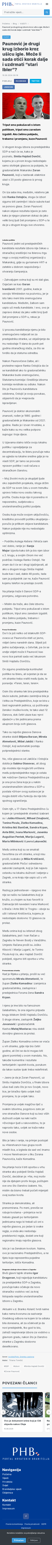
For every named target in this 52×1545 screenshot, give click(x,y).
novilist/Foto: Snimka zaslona (21, 1357)
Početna (6, 23)
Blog (15, 23)
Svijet (5, 1485)
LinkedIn (8, 87)
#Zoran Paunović (11, 1371)
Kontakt (6, 1504)
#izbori (16, 1366)
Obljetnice (7, 1492)
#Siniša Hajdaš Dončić (34, 1366)
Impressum (8, 1508)
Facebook (21, 81)
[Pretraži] (47, 12)
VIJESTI (23, 23)
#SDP (6, 1366)
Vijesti (5, 1478)
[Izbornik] (47, 4)
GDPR (43, 1524)
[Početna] (22, 4)
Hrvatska (7, 1481)
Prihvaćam (19, 1540)
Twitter (35, 81)
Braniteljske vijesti (11, 1489)
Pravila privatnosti (32, 1524)
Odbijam (34, 1540)
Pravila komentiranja (14, 1524)
